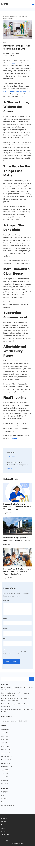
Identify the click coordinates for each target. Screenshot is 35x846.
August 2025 (5, 770)
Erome (4, 3)
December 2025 (6, 756)
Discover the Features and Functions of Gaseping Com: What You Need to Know (17, 506)
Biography (4, 792)
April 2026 (4, 743)
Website (5, 638)
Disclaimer (4, 825)
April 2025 (4, 783)
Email (5, 628)
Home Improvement (7, 805)
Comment (6, 600)
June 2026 (4, 736)
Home (3, 828)
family (14, 63)
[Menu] (33, 4)
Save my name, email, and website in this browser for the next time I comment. (17, 653)
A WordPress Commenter (9, 721)
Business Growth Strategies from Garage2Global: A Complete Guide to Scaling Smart (17, 571)
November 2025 (6, 760)
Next (8, 468)
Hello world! (11, 452)
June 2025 (4, 777)
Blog (4, 42)
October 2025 (5, 763)
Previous (12, 456)
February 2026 (6, 749)
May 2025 (4, 780)
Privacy (3, 831)
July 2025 (4, 773)
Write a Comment (8, 55)
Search (31, 679)
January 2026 (5, 753)
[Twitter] (4, 840)
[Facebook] (2, 840)
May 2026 (4, 739)
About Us (4, 818)
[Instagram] (7, 840)
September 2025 (6, 766)
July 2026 (4, 732)
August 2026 (5, 729)
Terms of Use (5, 834)
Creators (4, 798)
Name (5, 618)
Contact (3, 821)
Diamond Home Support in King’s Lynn (17, 91)
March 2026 (5, 746)
